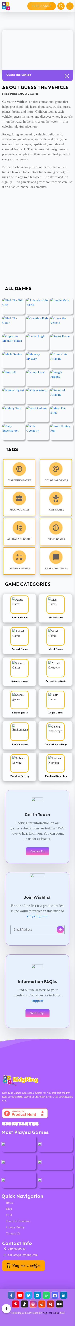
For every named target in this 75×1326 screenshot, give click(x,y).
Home (9, 1202)
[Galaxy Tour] (13, 414)
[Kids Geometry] (37, 432)
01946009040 (17, 1248)
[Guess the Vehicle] (61, 324)
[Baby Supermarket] (13, 432)
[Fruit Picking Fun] (61, 432)
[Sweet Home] (61, 342)
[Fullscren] (66, 76)
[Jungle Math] (61, 306)
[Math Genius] (13, 360)
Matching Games (19, 480)
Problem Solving (19, 776)
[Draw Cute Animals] (61, 360)
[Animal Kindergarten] (3, 1144)
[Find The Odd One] (13, 306)
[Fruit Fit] (13, 378)
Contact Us (37, 851)
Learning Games (56, 568)
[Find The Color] (13, 324)
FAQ (9, 1214)
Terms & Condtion (18, 1221)
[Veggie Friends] (61, 378)
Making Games (20, 509)
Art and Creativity (56, 681)
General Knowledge (56, 744)
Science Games (19, 681)
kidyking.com (37, 916)
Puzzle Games (20, 617)
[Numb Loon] (37, 378)
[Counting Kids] (37, 324)
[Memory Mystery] (37, 360)
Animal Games (20, 649)
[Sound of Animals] (61, 396)
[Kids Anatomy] (37, 396)
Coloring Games (56, 480)
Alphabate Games (19, 539)
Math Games (56, 617)
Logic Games (55, 712)
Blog (9, 1208)
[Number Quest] (13, 396)
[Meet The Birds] (61, 414)
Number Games (19, 568)
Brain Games (56, 539)
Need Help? (37, 1013)
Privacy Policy (15, 1227)
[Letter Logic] (37, 342)
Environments (20, 744)
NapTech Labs (51, 1313)
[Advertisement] (37, 240)
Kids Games (56, 509)
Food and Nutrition (56, 776)
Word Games (56, 649)
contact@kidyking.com (23, 1254)
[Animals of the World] (37, 306)
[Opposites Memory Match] (13, 342)
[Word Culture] (37, 414)
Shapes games (20, 712)
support (38, 1000)
